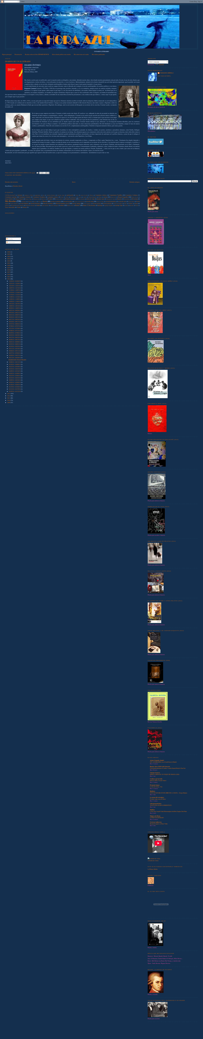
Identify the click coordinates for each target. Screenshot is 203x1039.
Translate (161, 64)
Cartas (77, 195)
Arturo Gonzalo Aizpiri (157, 760)
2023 (9, 259)
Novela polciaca (97, 203)
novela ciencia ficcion (79, 201)
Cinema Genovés (155, 773)
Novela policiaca (107, 203)
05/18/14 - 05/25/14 (15, 346)
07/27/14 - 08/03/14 (15, 324)
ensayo (106, 197)
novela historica (35, 203)
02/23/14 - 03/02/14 (15, 375)
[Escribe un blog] (42, 173)
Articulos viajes (60, 195)
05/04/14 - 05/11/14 (15, 351)
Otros (125, 203)
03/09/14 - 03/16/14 (15, 371)
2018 (9, 270)
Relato (38, 205)
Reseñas (132, 205)
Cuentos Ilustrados (92, 197)
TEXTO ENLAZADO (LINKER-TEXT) (161, 805)
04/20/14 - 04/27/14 (15, 355)
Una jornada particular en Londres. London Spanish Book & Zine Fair (167, 768)
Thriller (19, 207)
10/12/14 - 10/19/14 (15, 304)
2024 (9, 256)
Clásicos (91, 195)
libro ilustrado (82, 199)
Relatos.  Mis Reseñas (89, 205)
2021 (9, 263)
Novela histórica (48, 203)
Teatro (136, 205)
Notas (39, 201)
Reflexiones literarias (30, 205)
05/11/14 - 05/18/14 (15, 349)
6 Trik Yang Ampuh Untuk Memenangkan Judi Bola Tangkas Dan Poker (168, 811)
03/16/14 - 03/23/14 (15, 369)
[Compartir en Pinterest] (48, 173)
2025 (9, 254)
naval (35, 201)
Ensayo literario (19, 199)
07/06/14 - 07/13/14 (15, 331)
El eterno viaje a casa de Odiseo (158, 799)
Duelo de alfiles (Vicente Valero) (158, 780)
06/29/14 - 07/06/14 (15, 333)
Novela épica (131, 201)
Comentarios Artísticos (101, 195)
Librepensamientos (155, 803)
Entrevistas (43, 199)
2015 (9, 277)
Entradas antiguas (135, 182)
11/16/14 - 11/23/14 (15, 295)
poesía (136, 203)
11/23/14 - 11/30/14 (15, 292)
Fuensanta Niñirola (167, 73)
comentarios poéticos (53, 197)
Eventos (50, 199)
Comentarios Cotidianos (132, 195)
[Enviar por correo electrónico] (40, 173)
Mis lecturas (135, 199)
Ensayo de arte (134, 197)
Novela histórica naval (62, 203)
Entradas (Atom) (17, 186)
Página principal (7, 54)
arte (44, 195)
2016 (9, 274)
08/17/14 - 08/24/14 (15, 319)
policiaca (7, 205)
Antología (19, 195)
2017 (9, 272)
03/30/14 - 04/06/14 (15, 364)
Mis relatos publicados (98, 54)
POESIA (131, 203)
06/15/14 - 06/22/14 (15, 337)
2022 (9, 261)
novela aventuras (55, 201)
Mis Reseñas (17, 175)
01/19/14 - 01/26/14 (15, 387)
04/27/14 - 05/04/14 (15, 353)
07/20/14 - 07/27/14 (15, 326)
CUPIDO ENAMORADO (157, 817)
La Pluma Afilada (153, 869)
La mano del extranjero (157, 797)
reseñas (126, 205)
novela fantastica (14, 203)
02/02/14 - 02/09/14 (15, 382)
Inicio (73, 182)
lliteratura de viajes (110, 199)
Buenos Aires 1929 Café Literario (160, 766)
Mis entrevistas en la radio (81, 54)
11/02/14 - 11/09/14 (15, 299)
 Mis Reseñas (10, 195)
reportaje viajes (119, 205)
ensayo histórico (9, 199)
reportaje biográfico (108, 205)
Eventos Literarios (70, 199)
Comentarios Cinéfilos (115, 195)
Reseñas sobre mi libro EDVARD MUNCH (37, 54)
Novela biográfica (68, 201)
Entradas (10, 239)
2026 (9, 252)
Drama (100, 197)
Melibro (152, 810)
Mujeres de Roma (155, 816)
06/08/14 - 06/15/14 (15, 340)
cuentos (84, 197)
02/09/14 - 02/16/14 (15, 380)
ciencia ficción (83, 195)
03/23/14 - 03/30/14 (15, 366)
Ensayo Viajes (28, 199)
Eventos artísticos (59, 199)
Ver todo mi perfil (164, 76)
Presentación (18, 54)
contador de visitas (153, 860)
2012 (9, 396)
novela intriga (76, 203)
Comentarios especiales (11, 197)
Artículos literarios (51, 195)
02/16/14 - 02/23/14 (15, 378)
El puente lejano (155, 785)
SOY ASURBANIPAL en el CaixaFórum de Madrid (163, 762)
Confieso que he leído (156, 779)
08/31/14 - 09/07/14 (15, 315)
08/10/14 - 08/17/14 (15, 322)
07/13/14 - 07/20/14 (15, 328)
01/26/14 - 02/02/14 (15, 384)
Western (25, 207)
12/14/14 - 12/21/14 (15, 286)
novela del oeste (122, 201)
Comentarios (11, 242)
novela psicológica (118, 203)
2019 (9, 268)
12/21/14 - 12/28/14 (15, 283)
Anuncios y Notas (29, 195)
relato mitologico (54, 205)
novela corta (89, 201)
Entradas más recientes (11, 182)
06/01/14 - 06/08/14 (15, 342)
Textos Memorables (10, 207)
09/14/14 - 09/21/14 (15, 313)
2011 (9, 398)
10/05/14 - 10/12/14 (15, 306)
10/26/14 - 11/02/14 (15, 301)
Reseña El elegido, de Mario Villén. (159, 824)
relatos (62, 205)
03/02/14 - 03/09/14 (15, 373)
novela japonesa (87, 203)
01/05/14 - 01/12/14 (15, 391)
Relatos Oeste (70, 205)
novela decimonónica (111, 201)
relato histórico (45, 205)
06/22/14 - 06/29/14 (15, 335)
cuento (79, 197)
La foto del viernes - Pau (156, 787)
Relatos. (77, 205)
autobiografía (70, 195)
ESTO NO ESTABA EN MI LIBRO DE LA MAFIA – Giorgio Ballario (168, 793)
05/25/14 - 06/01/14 (15, 344)
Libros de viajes (91, 199)
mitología (30, 201)
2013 (9, 393)
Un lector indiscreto (156, 822)
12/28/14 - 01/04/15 (15, 281)
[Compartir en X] (44, 173)
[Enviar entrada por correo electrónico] (37, 172)
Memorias (119, 199)
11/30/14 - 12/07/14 (15, 290)
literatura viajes (100, 199)
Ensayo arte (113, 197)
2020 (9, 265)
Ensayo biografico (123, 197)
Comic (62, 197)
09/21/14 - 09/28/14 (15, 310)
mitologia (24, 201)
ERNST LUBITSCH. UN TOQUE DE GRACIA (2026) (164, 774)
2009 (9, 402)
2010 (9, 400)
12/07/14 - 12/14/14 (15, 288)
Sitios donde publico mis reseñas (61, 54)
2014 (9, 279)
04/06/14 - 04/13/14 (15, 362)
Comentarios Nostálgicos (39, 197)
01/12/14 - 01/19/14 (15, 389)
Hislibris (152, 791)
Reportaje (99, 205)
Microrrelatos (127, 199)
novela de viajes (100, 201)
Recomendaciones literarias (17, 205)
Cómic (66, 197)
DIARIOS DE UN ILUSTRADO (17, 61)
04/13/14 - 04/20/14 (15, 357)
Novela (45, 201)
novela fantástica (24, 203)
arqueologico (38, 195)
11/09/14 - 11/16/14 (15, 297)
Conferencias (73, 197)
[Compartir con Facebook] (46, 173)
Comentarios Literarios (25, 197)
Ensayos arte (36, 199)
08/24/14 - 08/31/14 (15, 317)
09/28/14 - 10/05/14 (15, 308)
